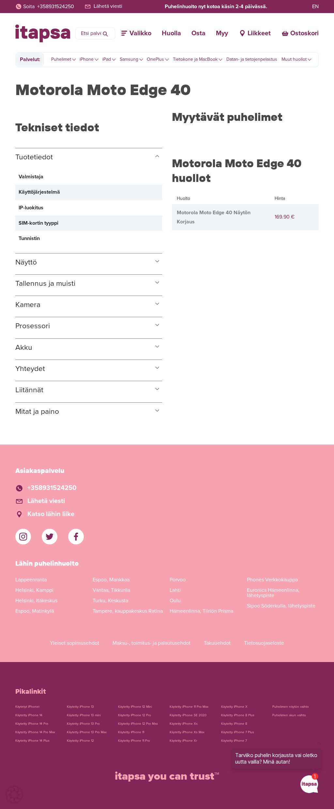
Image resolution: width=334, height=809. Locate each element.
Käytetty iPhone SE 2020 (188, 715)
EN (315, 6)
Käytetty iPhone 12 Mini (135, 706)
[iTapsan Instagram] (23, 536)
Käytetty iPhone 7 (234, 740)
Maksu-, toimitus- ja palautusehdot (151, 643)
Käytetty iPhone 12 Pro (134, 715)
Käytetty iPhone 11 (131, 732)
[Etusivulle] (42, 33)
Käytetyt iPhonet (27, 706)
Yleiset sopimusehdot (74, 643)
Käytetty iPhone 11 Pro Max (189, 706)
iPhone (87, 59)
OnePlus (155, 59)
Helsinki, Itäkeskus (36, 600)
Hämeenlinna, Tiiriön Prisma (201, 611)
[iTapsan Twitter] (49, 536)
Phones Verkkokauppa (272, 579)
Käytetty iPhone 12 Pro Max (138, 723)
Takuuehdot (217, 643)
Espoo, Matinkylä (34, 611)
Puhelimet (61, 59)
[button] (14, 794)
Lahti (175, 590)
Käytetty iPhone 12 (80, 740)
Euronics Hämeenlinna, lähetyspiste (273, 593)
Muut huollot (294, 59)
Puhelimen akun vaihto (289, 715)
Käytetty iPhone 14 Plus (32, 740)
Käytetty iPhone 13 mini (84, 715)
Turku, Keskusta (110, 600)
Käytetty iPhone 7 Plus (237, 732)
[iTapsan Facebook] (76, 536)
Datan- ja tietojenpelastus (251, 59)
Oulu (175, 600)
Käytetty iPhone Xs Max (187, 732)
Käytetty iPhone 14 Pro (31, 723)
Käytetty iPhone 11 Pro (134, 740)
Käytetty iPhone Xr (183, 740)
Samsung (129, 59)
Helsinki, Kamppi (34, 590)
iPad (106, 59)
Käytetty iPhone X (234, 706)
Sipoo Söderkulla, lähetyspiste (281, 605)
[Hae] (105, 33)
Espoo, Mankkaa (111, 579)
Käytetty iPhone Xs (184, 723)
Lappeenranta (31, 579)
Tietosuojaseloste (264, 643)
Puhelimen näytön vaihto (290, 706)
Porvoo (178, 579)
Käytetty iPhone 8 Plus (237, 715)
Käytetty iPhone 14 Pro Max (35, 732)
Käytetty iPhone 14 (28, 715)
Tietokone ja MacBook (195, 59)
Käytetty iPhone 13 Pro (83, 723)
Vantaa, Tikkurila (111, 590)
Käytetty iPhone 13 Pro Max (87, 732)
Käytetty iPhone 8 (234, 723)
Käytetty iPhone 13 (80, 706)
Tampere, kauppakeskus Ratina (128, 611)
